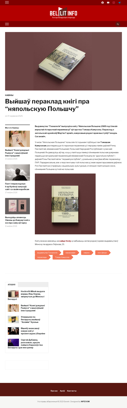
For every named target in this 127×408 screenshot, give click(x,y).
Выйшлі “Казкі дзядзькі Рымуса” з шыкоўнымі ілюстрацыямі (17, 153)
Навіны (9, 95)
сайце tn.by (65, 241)
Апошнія (11, 285)
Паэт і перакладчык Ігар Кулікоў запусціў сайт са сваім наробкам (17, 187)
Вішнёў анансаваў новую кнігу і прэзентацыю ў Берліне (33, 331)
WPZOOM (85, 401)
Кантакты (71, 391)
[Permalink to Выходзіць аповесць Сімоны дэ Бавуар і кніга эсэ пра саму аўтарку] (17, 207)
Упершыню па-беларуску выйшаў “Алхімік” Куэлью (30, 319)
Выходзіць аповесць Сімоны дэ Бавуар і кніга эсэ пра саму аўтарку (17, 220)
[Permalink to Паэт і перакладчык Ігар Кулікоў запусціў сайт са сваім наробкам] (17, 173)
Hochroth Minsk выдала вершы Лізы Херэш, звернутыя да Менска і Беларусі (26, 295)
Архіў (62, 391)
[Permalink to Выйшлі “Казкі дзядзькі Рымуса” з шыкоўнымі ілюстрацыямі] (17, 140)
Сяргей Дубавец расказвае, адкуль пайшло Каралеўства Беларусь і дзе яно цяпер (25, 344)
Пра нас (54, 391)
